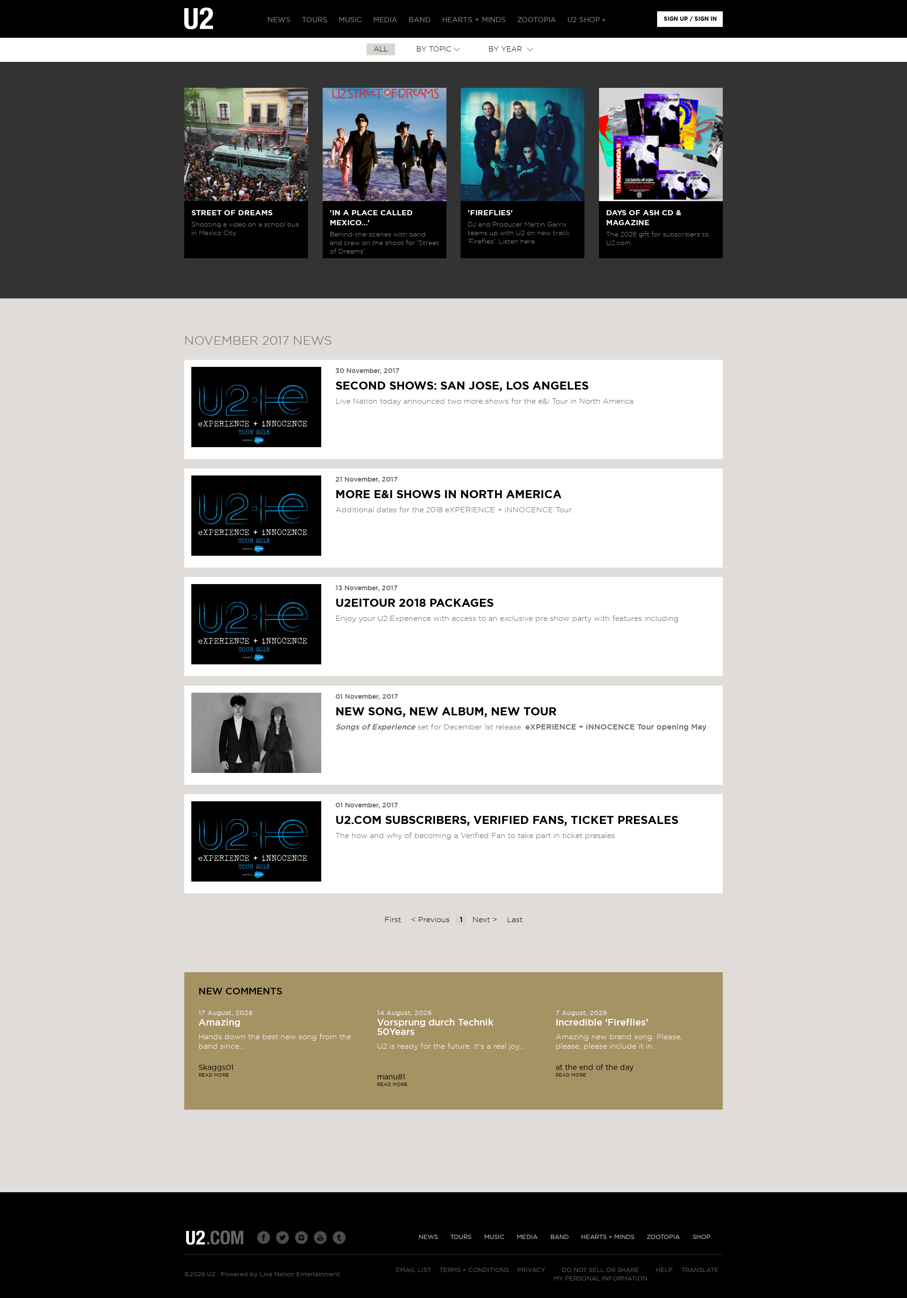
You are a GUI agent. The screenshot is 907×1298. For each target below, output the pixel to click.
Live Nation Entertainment (300, 1275)
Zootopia (663, 1237)
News (428, 1237)
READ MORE (213, 1075)
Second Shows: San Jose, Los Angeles (462, 386)
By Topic (433, 49)
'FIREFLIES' (490, 213)
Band (559, 1237)
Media (527, 1237)
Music (494, 1237)
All (381, 49)
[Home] (198, 19)
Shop (701, 1237)
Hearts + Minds (607, 1237)
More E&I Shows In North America (448, 495)
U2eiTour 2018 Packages (414, 603)
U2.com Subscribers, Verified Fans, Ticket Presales (506, 820)
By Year (506, 49)
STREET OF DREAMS (232, 213)
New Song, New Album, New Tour (445, 712)
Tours (460, 1237)
